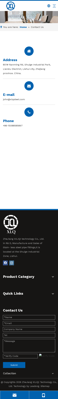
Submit (14, 365)
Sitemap (45, 386)
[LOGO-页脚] (11, 224)
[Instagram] (11, 263)
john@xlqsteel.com (14, 99)
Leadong (34, 386)
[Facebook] (5, 263)
